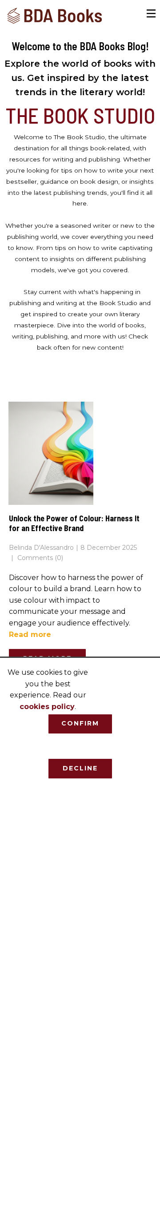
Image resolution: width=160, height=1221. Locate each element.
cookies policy (47, 706)
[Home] (54, 15)
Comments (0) (39, 558)
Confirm (80, 723)
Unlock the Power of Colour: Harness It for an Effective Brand (74, 523)
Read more (30, 634)
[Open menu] (151, 13)
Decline (80, 768)
